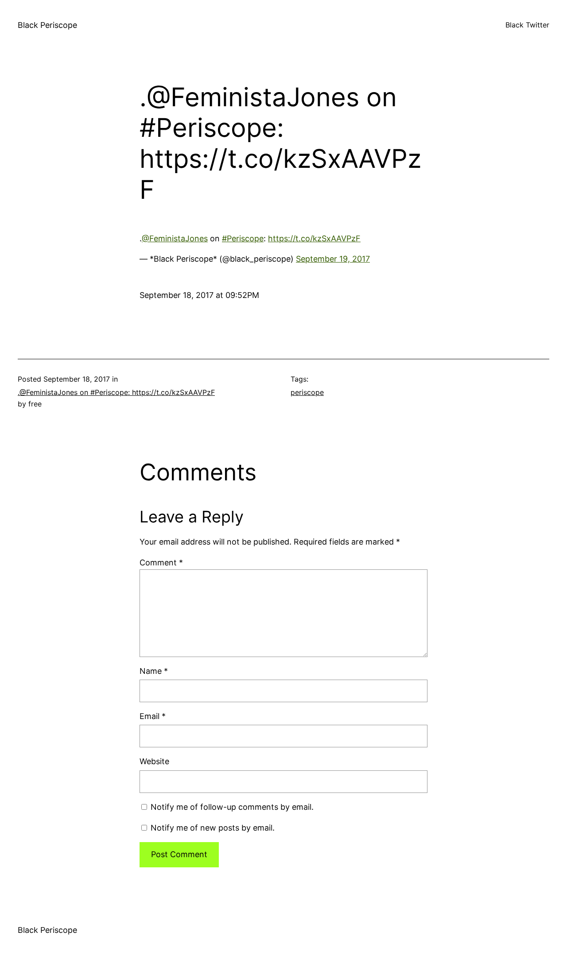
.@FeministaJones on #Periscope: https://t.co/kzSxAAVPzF (116, 392)
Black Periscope (47, 25)
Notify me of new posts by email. (213, 827)
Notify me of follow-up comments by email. (232, 807)
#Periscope (243, 238)
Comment (161, 562)
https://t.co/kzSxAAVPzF (314, 238)
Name (154, 671)
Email (153, 716)
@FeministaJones (175, 238)
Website (154, 761)
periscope (307, 392)
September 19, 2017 (333, 258)
